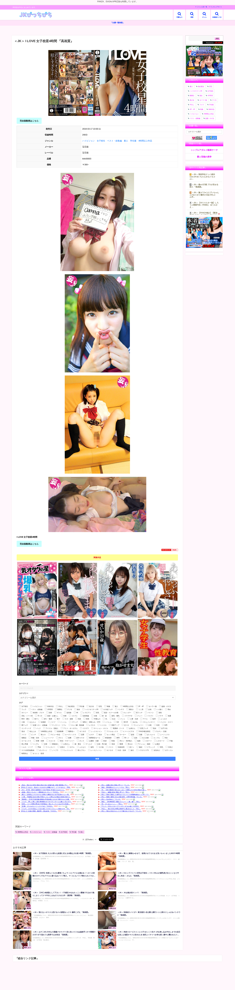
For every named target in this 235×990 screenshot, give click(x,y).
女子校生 (101, 141)
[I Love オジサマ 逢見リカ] (77, 590)
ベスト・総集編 (114, 141)
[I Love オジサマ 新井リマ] (117, 590)
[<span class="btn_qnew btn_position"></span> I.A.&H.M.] (37, 647)
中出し (192, 104)
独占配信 (201, 86)
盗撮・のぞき (209, 118)
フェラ (202, 104)
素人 (126, 141)
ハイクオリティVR (196, 91)
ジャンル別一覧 (202, 7)
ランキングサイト (216, 7)
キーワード (23, 684)
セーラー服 (203, 100)
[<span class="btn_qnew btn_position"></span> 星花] (117, 647)
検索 (97, 759)
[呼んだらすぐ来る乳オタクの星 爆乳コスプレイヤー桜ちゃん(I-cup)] (37, 590)
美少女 (192, 100)
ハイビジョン (88, 141)
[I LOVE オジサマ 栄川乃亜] (158, 590)
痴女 (201, 95)
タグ (21, 702)
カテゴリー (23, 693)
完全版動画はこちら (29, 120)
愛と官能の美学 (204, 157)
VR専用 (210, 95)
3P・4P (192, 109)
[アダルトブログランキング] (199, 138)
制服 (201, 109)
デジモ (214, 100)
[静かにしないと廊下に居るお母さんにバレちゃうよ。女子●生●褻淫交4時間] (77, 647)
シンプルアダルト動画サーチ (204, 150)
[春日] (158, 647)
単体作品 (211, 109)
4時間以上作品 (145, 141)
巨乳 (210, 86)
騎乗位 (192, 95)
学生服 (133, 141)
